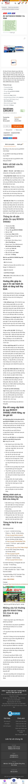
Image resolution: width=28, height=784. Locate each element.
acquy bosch (7, 132)
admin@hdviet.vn (14, 757)
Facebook (6, 138)
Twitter (10, 138)
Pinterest (15, 138)
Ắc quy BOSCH (18, 117)
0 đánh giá (12, 32)
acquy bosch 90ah (15, 132)
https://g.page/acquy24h (13, 553)
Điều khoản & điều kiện (21, 734)
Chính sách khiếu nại (21, 726)
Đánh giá (20, 144)
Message (5, 783)
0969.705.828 (16, 748)
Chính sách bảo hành (21, 721)
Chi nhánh (7, 723)
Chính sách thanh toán (21, 728)
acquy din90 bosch (8, 135)
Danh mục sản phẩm (13, 7)
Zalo (23, 783)
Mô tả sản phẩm (9, 144)
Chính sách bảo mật (21, 723)
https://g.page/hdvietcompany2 (15, 535)
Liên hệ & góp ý (7, 726)
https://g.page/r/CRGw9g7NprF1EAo (16, 541)
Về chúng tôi (7, 721)
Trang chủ (4, 7)
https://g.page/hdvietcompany (14, 560)
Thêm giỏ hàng (17, 126)
